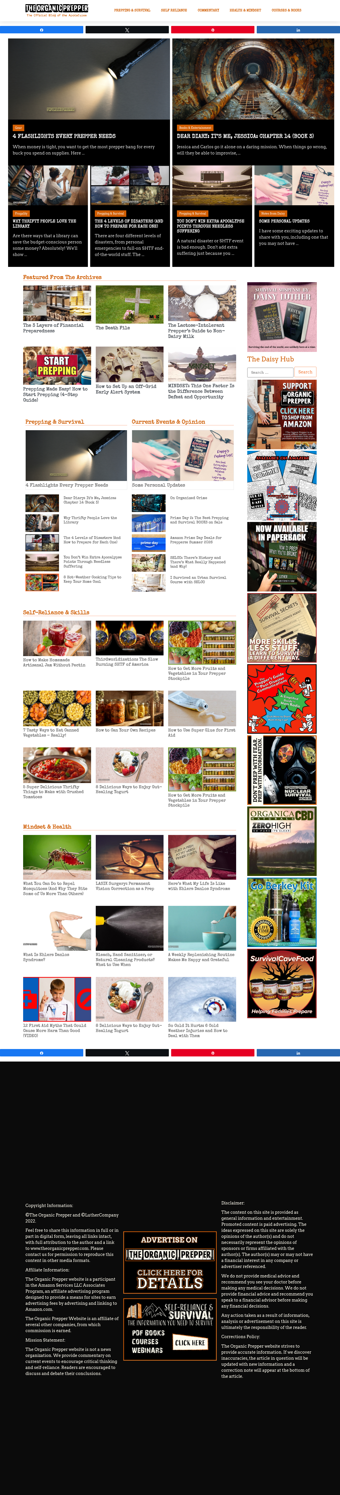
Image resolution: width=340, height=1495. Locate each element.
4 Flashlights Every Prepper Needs (64, 136)
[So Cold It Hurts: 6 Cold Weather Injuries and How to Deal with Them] (202, 999)
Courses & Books (286, 10)
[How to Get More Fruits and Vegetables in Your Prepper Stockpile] (202, 642)
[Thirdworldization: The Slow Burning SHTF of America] (130, 637)
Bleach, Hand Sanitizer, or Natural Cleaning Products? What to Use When (125, 960)
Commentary (208, 10)
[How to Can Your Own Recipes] (130, 708)
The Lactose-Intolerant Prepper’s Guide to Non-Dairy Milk (196, 331)
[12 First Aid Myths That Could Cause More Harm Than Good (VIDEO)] (57, 999)
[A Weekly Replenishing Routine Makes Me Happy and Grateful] (202, 928)
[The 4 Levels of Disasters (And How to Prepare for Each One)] (130, 185)
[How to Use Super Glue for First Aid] (202, 708)
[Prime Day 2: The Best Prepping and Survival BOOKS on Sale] (148, 522)
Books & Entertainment (195, 128)
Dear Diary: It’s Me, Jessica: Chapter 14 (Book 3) (245, 136)
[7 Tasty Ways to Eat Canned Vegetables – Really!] (57, 708)
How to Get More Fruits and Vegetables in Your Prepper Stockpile (197, 674)
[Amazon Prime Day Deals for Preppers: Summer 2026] (148, 542)
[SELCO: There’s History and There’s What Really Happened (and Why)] (148, 562)
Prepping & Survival (132, 10)
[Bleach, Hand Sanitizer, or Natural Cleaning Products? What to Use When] (130, 928)
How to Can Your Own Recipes (125, 730)
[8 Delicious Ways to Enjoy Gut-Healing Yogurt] (130, 764)
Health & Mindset (245, 10)
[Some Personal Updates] (294, 185)
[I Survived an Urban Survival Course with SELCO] (148, 582)
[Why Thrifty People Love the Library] (48, 185)
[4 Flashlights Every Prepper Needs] (89, 79)
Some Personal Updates (284, 221)
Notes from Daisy (273, 213)
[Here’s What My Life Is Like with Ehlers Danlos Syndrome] (202, 857)
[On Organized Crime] (148, 502)
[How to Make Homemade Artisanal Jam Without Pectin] (57, 637)
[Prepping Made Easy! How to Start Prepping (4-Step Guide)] (57, 365)
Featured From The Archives (62, 278)
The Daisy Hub (270, 359)
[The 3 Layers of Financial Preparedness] (57, 302)
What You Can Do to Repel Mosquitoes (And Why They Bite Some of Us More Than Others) (55, 889)
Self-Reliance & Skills (56, 613)
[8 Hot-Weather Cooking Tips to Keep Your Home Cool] (42, 582)
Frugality (21, 213)
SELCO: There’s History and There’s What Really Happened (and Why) (198, 562)
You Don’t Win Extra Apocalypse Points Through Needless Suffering (210, 226)
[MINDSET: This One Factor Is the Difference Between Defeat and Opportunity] (202, 363)
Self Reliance (174, 10)
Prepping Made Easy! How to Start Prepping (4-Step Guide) (55, 395)
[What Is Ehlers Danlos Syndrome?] (57, 928)
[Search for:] (270, 372)
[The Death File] (130, 304)
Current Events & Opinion (168, 422)
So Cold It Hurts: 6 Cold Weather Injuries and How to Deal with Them (198, 1031)
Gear (18, 128)
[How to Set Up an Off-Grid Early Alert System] (130, 364)
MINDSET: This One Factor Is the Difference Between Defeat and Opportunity (201, 392)
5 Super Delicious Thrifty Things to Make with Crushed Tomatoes (53, 792)
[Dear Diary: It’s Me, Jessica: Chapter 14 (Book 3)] (253, 79)
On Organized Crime (188, 498)
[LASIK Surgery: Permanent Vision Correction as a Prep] (130, 857)
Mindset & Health (47, 827)
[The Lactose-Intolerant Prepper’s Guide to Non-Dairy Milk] (202, 302)
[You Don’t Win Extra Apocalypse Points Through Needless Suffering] (212, 185)
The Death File (113, 328)
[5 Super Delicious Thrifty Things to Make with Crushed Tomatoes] (57, 764)
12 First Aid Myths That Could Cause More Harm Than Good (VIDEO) (54, 1031)
